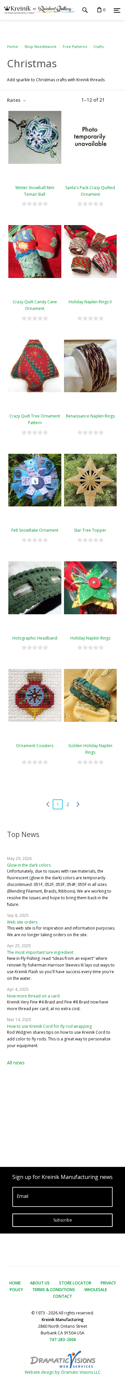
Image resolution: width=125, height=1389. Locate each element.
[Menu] (117, 10)
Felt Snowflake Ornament (34, 530)
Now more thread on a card (33, 996)
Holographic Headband (34, 638)
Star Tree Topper (90, 530)
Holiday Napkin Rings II (90, 302)
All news (16, 1062)
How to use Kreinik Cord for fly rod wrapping (49, 1026)
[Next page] (78, 804)
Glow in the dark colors (29, 865)
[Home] (38, 10)
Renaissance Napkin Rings (90, 416)
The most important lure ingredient (40, 952)
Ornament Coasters (34, 745)
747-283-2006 (62, 1339)
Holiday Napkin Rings (90, 638)
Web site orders (22, 922)
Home (12, 46)
